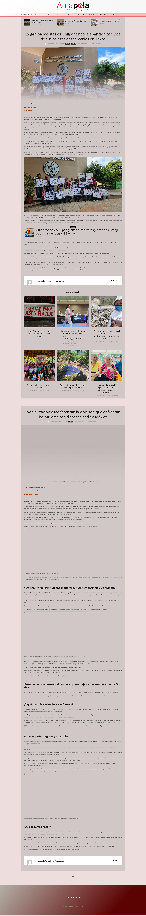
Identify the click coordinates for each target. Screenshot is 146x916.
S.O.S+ (90, 14)
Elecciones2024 (80, 14)
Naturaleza (46, 14)
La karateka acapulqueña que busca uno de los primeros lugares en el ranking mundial (76, 21)
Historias (68, 43)
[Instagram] (71, 897)
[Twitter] (68, 897)
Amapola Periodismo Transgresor (55, 43)
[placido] (27, 22)
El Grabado (116, 14)
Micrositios (103, 14)
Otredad (57, 14)
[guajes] (73, 365)
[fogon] (39, 365)
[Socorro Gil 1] (94, 22)
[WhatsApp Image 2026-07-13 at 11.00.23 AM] (106, 365)
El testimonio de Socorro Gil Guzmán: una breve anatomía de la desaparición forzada (110, 21)
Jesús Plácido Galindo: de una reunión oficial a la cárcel (42, 21)
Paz (36, 14)
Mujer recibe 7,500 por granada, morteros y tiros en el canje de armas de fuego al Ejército (77, 231)
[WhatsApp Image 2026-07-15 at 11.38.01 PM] (60, 22)
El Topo (68, 14)
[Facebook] (66, 897)
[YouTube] (73, 897)
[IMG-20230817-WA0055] (29, 232)
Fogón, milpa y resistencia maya (39, 386)
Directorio (63, 902)
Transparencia (81, 902)
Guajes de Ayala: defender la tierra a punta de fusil (73, 386)
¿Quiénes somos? (72, 902)
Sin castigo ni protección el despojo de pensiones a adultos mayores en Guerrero (106, 389)
